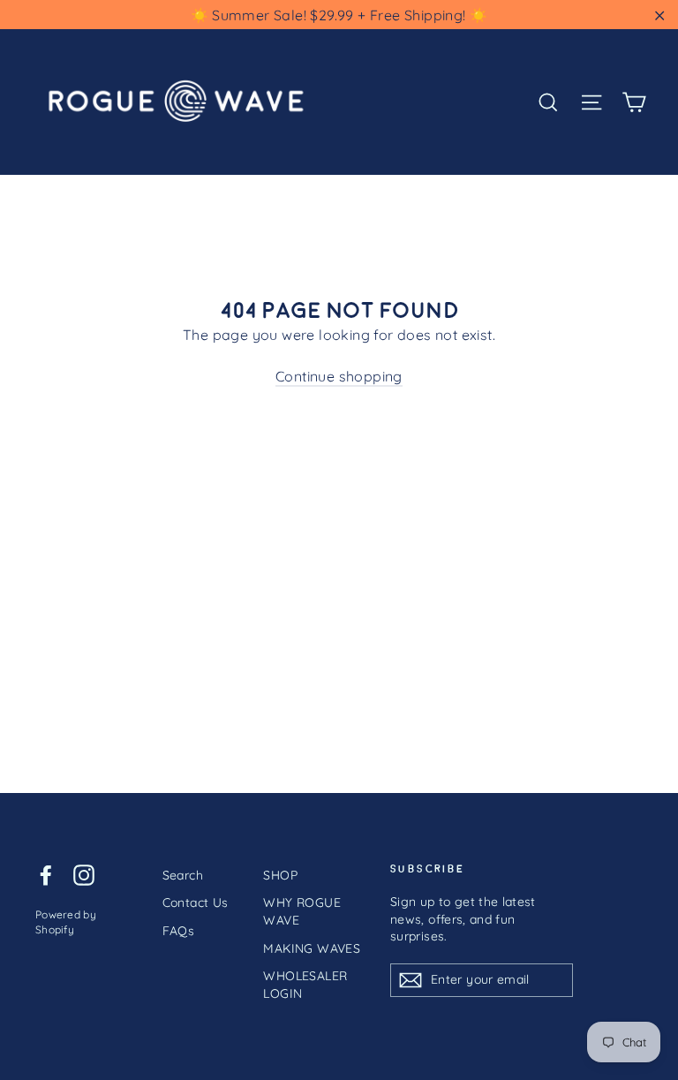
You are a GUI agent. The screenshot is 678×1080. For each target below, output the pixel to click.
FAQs (178, 931)
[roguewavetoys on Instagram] (83, 875)
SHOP (280, 875)
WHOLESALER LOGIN (305, 984)
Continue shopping (339, 376)
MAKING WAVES (311, 948)
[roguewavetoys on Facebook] (45, 875)
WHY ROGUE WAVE (302, 911)
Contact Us (195, 902)
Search (182, 875)
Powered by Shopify (65, 922)
